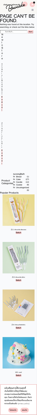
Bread (18, 177)
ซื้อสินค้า (1, 103)
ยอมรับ (24, 410)
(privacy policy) (23, 403)
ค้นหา (30, 31)
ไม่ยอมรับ (13, 410)
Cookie (19, 185)
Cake (18, 179)
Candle (19, 182)
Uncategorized (22, 187)
